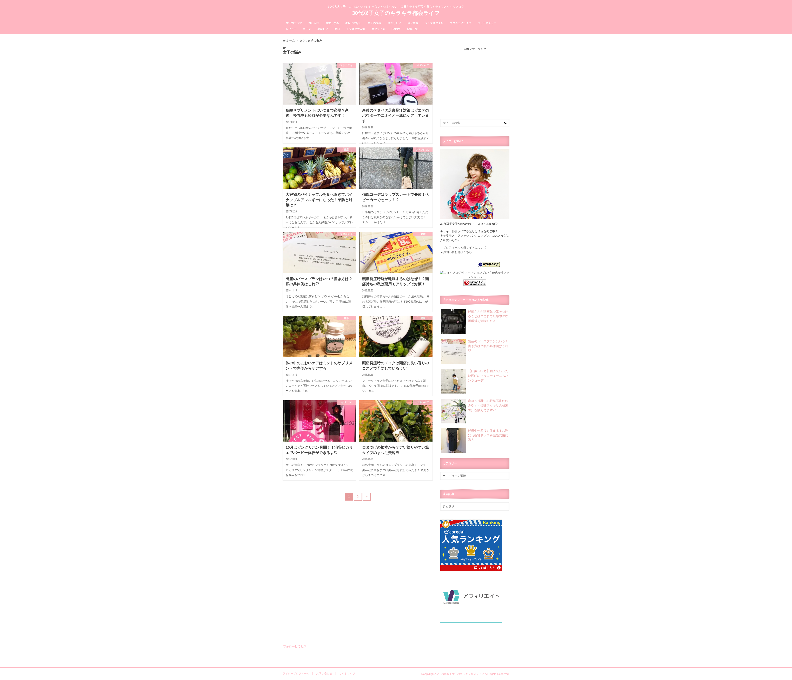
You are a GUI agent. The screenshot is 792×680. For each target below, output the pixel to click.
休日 (337, 29)
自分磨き (413, 23)
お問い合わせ (324, 673)
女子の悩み (374, 23)
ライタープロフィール (296, 673)
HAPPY (396, 29)
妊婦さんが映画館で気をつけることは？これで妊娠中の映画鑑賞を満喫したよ (488, 316)
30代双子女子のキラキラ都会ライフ (396, 13)
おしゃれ (313, 23)
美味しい (322, 29)
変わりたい (394, 23)
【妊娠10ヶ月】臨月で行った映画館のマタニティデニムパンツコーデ (488, 375)
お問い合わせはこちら (457, 252)
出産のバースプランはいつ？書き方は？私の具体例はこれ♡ (488, 345)
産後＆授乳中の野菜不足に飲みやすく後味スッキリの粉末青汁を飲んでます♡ (488, 405)
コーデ (307, 29)
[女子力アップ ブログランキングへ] (474, 283)
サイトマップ (347, 673)
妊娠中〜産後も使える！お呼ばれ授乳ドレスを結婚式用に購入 (488, 435)
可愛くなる (332, 23)
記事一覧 (412, 29)
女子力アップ (294, 23)
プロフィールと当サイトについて (464, 247)
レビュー (291, 29)
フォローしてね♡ (294, 646)
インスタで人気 (355, 29)
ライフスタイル (434, 23)
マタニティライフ (460, 23)
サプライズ (378, 29)
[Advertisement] (474, 80)
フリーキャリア (487, 23)
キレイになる (353, 23)
